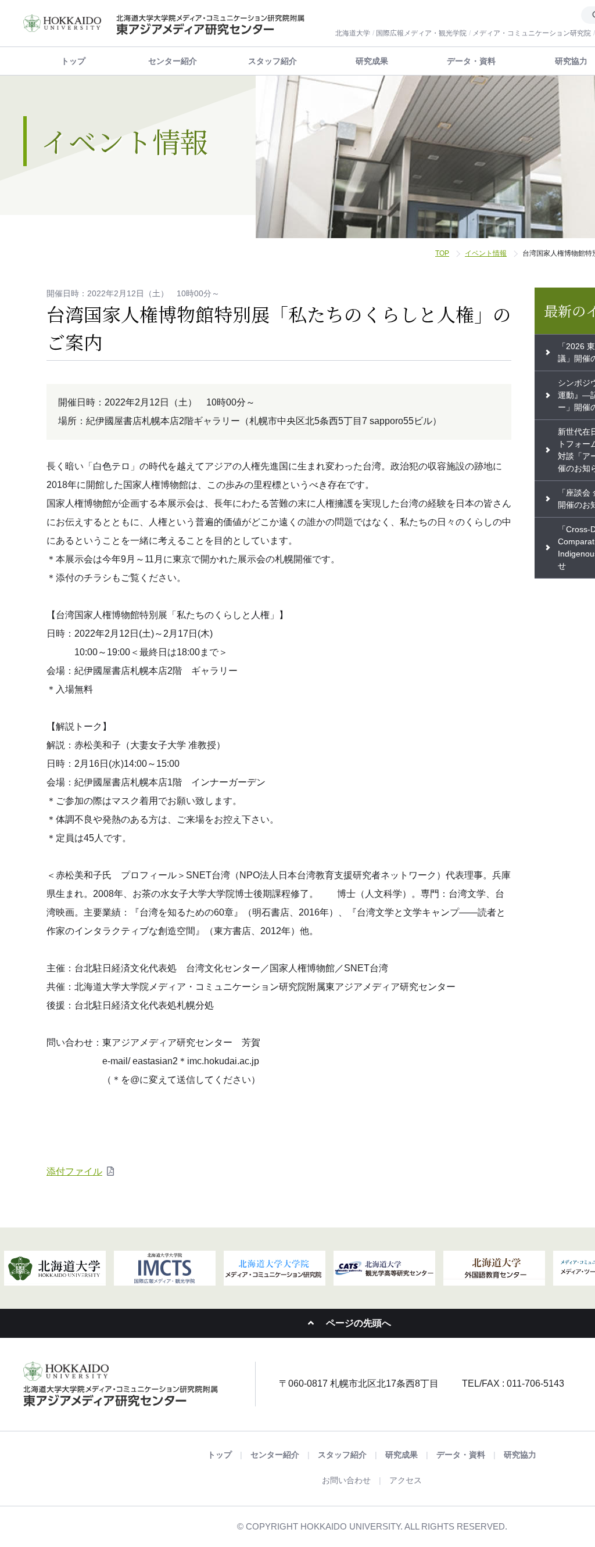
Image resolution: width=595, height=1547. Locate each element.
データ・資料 (471, 61)
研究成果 (372, 61)
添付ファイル (74, 1171)
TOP (442, 253)
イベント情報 (486, 253)
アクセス (405, 1480)
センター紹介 (274, 1454)
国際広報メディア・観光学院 (421, 33)
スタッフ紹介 (272, 61)
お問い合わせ (346, 1480)
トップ (73, 61)
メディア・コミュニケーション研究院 (531, 33)
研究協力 (520, 1454)
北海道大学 (352, 33)
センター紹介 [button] (172, 61)
